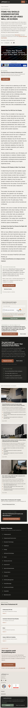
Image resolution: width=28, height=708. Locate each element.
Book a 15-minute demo (8, 664)
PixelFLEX (6, 240)
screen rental (8, 87)
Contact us (3, 677)
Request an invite (7, 360)
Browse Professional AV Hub (8, 504)
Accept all (8, 705)
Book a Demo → (3, 678)
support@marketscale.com (7, 316)
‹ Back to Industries (4, 6)
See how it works (8, 289)
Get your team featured (9, 285)
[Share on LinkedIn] (14, 43)
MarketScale (18, 35)
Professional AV (5, 9)
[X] (3, 680)
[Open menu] (26, 1)
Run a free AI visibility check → (10, 333)
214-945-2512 (20, 314)
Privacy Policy (4, 702)
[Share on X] (11, 43)
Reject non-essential (20, 705)
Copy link (7, 42)
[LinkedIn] (1, 680)
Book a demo (5, 79)
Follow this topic (14, 318)
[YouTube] (5, 680)
